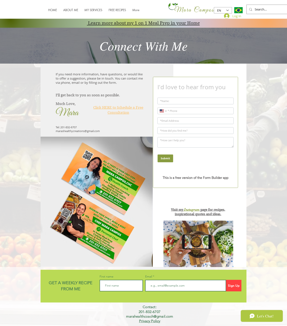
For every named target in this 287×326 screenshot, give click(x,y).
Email (149, 276)
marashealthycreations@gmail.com (78, 131)
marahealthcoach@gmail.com (149, 316)
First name (106, 276)
